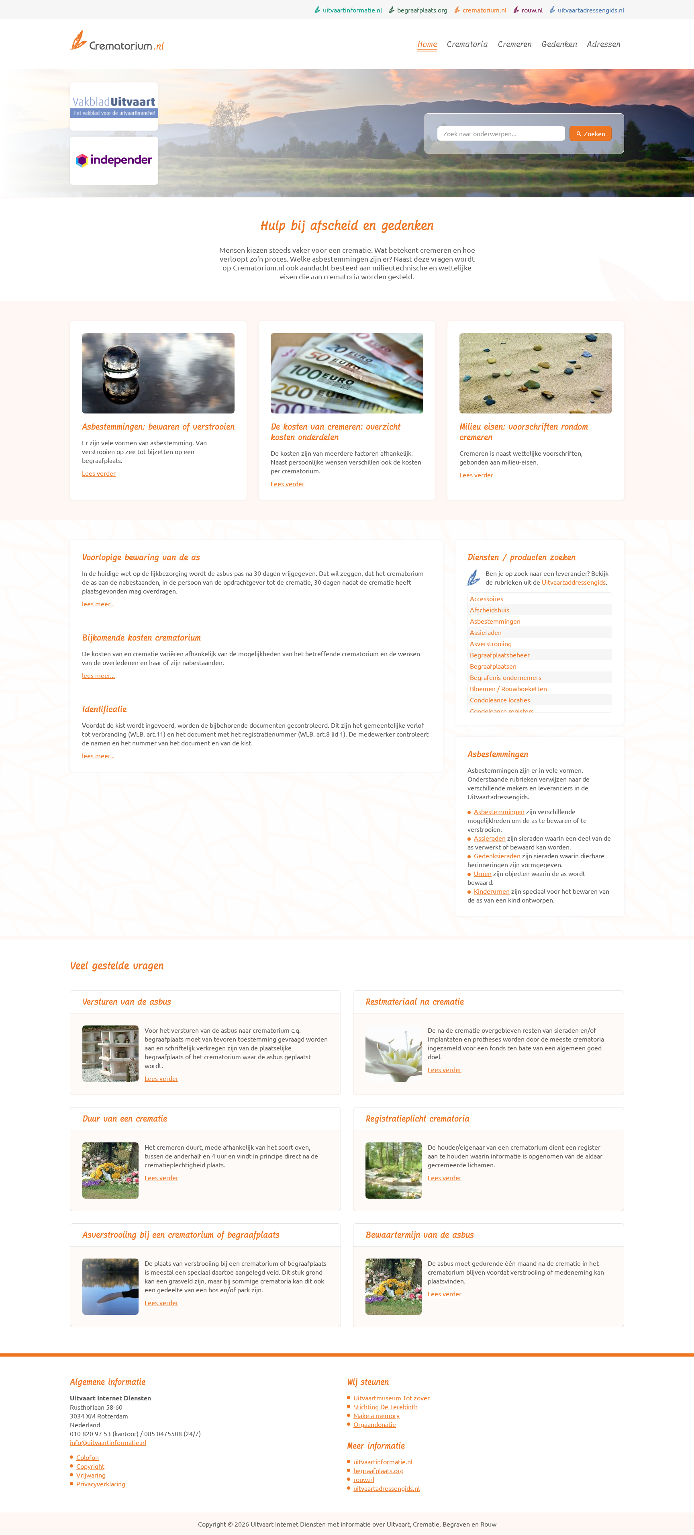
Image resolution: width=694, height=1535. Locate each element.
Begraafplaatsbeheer (500, 655)
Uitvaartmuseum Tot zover (391, 1398)
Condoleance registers (502, 711)
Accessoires (486, 598)
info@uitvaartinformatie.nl (108, 1442)
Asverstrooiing (491, 643)
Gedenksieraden (497, 855)
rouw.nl (532, 10)
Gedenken (559, 44)
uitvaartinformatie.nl (352, 10)
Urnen (483, 873)
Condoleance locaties (500, 700)
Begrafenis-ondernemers (505, 677)
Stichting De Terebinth (385, 1406)
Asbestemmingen (495, 621)
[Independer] (114, 161)
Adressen (604, 44)
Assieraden (486, 632)
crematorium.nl (484, 10)
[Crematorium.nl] (117, 53)
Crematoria (467, 44)
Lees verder (99, 473)
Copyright (90, 1466)
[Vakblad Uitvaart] (114, 106)
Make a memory (376, 1415)
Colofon (87, 1457)
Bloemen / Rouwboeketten (508, 688)
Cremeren (515, 44)
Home (427, 44)
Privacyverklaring (100, 1484)
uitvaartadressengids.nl (591, 10)
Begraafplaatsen (493, 666)
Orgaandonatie (374, 1424)
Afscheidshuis (489, 610)
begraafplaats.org (422, 10)
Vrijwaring (91, 1475)
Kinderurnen (492, 891)
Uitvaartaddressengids (574, 582)
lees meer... (98, 604)
